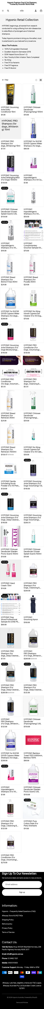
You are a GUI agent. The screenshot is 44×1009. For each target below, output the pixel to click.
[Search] (8, 10)
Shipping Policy (8, 920)
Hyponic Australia (18, 997)
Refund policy (7, 924)
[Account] (35, 10)
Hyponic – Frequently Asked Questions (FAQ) (19, 911)
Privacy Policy (7, 928)
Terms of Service (8, 932)
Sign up (22, 892)
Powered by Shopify (30, 997)
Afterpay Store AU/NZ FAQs (12, 916)
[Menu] (3, 10)
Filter (6, 80)
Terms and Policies (22, 1003)
